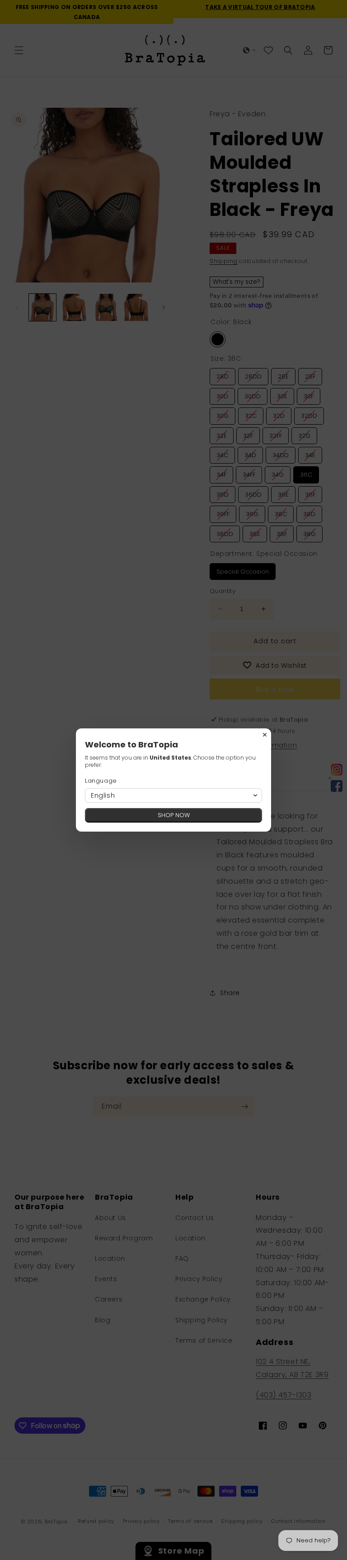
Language (101, 781)
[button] (173, 795)
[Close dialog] (264, 734)
